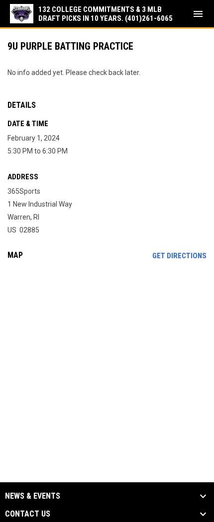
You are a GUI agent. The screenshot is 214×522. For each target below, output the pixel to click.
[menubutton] (198, 14)
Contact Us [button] (27, 514)
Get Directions (179, 255)
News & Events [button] (32, 496)
